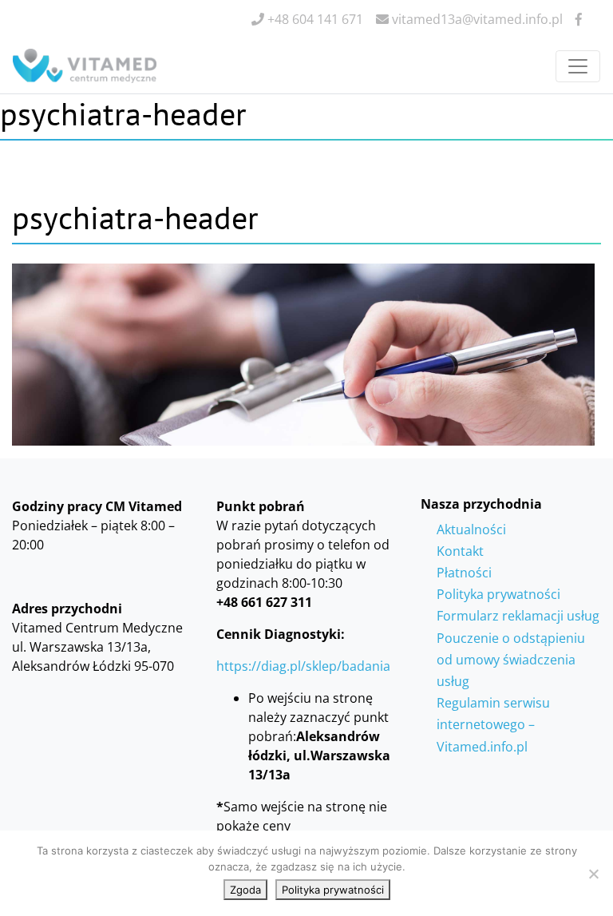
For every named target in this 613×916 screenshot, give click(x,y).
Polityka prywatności (498, 594)
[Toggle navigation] (578, 66)
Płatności (464, 572)
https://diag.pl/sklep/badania (303, 666)
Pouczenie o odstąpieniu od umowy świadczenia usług (511, 659)
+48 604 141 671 (313, 19)
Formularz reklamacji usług (518, 616)
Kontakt (460, 551)
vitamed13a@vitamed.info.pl (476, 19)
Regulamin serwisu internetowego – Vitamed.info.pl (493, 724)
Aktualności (471, 529)
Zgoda (245, 889)
